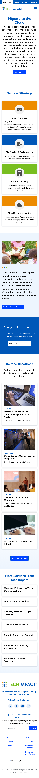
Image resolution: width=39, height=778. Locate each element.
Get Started (19, 72)
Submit (33, 728)
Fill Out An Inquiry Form (19, 344)
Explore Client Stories (12, 307)
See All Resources (19, 558)
